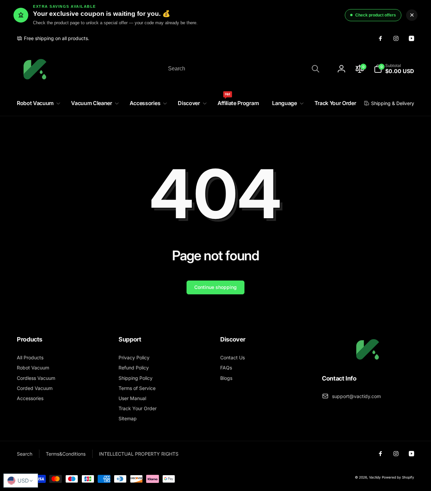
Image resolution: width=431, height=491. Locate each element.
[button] (37, 103)
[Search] (315, 68)
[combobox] (243, 68)
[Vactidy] (368, 360)
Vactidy (375, 477)
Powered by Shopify (398, 477)
